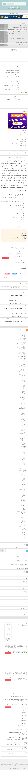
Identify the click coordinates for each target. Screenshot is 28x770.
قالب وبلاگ (24, 505)
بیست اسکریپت (13, 287)
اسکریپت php (12, 286)
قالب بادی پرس (23, 491)
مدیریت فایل (23, 409)
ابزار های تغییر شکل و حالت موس (20, 354)
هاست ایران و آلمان (23, 132)
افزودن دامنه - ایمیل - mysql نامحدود (12, 70)
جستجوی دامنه (23, 383)
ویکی (24, 420)
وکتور (24, 538)
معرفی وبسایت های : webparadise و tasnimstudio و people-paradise (15, 33)
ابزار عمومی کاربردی (22, 348)
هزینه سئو (25, 574)
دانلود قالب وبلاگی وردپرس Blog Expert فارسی (14, 737)
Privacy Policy (19, 764)
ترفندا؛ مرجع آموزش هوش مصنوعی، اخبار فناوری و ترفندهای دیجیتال (15, 29)
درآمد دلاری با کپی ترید (23, 581)
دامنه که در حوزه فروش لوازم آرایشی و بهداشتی (19, 38)
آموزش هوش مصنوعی (23, 605)
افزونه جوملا (23, 435)
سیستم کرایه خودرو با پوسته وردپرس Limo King (15, 305)
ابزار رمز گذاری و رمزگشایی (21, 344)
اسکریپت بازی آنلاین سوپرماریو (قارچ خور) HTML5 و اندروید (13, 308)
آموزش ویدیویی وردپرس (21, 339)
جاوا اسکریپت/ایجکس (22, 382)
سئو (24, 514)
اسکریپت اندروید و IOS (22, 366)
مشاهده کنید (8, 707)
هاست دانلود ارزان (24, 608)
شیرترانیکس (23, 444)
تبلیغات (24, 710)
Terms (23, 764)
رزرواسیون (18, 152)
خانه (25, 152)
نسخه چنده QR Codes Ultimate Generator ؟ (19, 36)
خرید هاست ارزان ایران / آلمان (22, 64)
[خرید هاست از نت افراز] (14, 50)
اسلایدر (24, 364)
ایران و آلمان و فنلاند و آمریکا (21, 139)
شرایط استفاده (22, 723)
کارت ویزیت (23, 539)
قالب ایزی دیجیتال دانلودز (21, 489)
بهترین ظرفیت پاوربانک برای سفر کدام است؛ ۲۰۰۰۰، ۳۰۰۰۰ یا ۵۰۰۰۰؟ (15, 27)
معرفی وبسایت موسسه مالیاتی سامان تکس (19, 31)
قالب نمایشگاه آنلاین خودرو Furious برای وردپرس (20, 556)
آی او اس (24, 471)
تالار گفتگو (23, 380)
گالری (24, 466)
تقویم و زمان (23, 454)
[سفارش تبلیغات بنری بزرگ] (14, 49)
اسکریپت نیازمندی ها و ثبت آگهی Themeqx (15, 732)
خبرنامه (24, 387)
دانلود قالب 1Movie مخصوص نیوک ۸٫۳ (15, 748)
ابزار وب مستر (23, 520)
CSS (24, 359)
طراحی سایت (23, 523)
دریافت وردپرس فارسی (21, 726)
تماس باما (23, 713)
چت (24, 424)
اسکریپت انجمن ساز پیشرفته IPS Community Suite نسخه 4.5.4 (12, 318)
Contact (13, 764)
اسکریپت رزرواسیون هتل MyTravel (21, 287)
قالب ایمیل (23, 490)
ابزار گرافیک (23, 521)
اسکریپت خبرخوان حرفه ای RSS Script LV (15, 300)
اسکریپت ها (4, 160)
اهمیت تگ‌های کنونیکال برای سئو (21, 42)
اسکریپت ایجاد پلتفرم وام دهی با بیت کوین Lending (14, 303)
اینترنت (24, 340)
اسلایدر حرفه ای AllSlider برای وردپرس (15, 742)
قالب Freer (23, 479)
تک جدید (25, 601)
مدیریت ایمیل (23, 404)
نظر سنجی (23, 415)
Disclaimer (26, 764)
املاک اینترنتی (23, 375)
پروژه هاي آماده (24, 526)
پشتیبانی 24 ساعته (23, 141)
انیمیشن (24, 452)
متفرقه (24, 463)
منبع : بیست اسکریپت (7, 251)
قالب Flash (23, 478)
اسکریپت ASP (23, 365)
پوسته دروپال (23, 502)
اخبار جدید (25, 594)
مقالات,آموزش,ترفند (23, 511)
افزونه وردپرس (23, 439)
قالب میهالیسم (23, 496)
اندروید (24, 472)
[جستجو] (4, 4)
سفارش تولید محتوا (24, 588)
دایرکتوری (23, 391)
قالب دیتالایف (23, 494)
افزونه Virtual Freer (22, 433)
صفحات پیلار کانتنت (24, 40)
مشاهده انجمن (2, 23)
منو (24, 464)
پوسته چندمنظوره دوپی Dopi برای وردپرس (15, 753)
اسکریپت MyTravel (18, 286)
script (26, 286)
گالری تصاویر (23, 429)
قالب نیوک (23, 497)
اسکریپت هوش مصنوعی (21, 371)
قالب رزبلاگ (23, 508)
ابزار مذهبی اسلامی (22, 352)
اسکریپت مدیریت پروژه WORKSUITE (16, 295)
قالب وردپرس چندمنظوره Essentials (22, 560)
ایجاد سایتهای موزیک (22, 377)
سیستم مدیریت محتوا (22, 397)
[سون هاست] (12, 13)
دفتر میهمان (23, 392)
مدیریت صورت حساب (22, 408)
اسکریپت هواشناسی (22, 370)
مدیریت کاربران (23, 413)
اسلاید (24, 447)
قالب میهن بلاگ (23, 509)
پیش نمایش (13, 247)
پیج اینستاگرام (7, 273)
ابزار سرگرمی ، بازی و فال (21, 347)
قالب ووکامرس (23, 500)
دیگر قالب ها (23, 475)
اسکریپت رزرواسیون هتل (5, 286)
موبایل (24, 465)
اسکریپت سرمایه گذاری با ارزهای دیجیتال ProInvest (14, 316)
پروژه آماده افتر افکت (22, 528)
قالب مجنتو (23, 495)
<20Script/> (14, 7)
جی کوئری (24, 446)
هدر (24, 537)
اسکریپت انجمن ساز (23, 25)
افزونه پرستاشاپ (22, 443)
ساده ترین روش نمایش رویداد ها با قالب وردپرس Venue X (13, 321)
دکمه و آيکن (23, 459)
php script (22, 286)
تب (24, 453)
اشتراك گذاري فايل (22, 372)
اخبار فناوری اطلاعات (23, 356)
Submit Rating (24, 235)
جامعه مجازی (23, 381)
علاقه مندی (23, 398)
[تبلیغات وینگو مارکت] (14, 547)
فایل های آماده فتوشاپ (21, 534)
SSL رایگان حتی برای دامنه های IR (13, 77)
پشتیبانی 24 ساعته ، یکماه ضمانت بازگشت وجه (11, 82)
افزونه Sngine (23, 432)
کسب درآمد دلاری (24, 591)
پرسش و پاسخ (23, 421)
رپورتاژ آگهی (24, 468)
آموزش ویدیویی (24, 338)
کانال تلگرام (14, 273)
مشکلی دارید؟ (21, 251)
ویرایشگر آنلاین (23, 419)
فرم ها (24, 399)
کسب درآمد (23, 426)
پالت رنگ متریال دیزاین (21, 725)
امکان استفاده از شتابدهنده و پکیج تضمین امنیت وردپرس (11, 86)
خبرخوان (24, 458)
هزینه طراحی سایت (24, 584)
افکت (24, 449)
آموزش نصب (23, 512)
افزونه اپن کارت (23, 434)
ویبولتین (24, 501)
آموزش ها (23, 513)
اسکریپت (21, 165)
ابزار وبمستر (24, 342)
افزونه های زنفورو (22, 438)
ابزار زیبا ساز (23, 346)
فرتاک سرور (25, 111)
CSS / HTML (23, 335)
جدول (24, 457)
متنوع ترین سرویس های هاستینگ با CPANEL (11, 67)
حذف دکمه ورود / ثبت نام (23, 44)
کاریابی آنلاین (23, 425)
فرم (24, 460)
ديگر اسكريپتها (23, 393)
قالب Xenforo (23, 486)
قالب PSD (23, 484)
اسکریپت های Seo (22, 369)
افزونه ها (25, 430)
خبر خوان (24, 386)
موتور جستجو (23, 414)
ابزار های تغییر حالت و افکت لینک (20, 353)
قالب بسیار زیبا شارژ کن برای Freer (17, 313)
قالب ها (25, 474)
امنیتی (24, 376)
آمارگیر (24, 361)
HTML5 (24, 360)
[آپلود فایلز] (16, 13)
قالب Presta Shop (22, 483)
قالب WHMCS (23, 485)
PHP (24, 336)
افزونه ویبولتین (23, 441)
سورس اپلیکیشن (23, 470)
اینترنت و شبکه (23, 522)
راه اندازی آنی (17, 79)
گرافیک (25, 529)
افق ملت (25, 578)
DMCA (16, 764)
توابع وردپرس (23, 720)
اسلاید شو (23, 448)
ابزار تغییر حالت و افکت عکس (20, 343)
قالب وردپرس (25, 598)
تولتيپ (24, 455)
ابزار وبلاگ (23, 715)
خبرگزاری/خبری (23, 388)
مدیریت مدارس (23, 410)
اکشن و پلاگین (23, 532)
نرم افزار (25, 517)
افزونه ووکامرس (23, 440)
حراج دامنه (25, 611)
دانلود (23, 247)
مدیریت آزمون (23, 403)
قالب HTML (23, 480)
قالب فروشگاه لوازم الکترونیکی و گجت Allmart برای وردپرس (18, 564)
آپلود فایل (25, 615)
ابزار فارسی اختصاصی (22, 349)
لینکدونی (24, 402)
